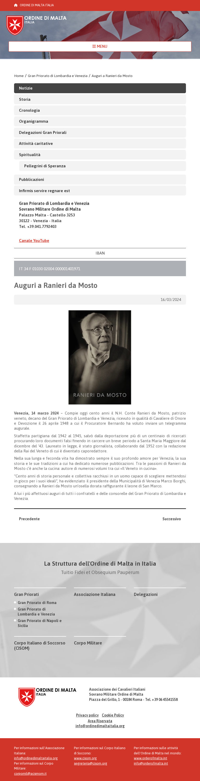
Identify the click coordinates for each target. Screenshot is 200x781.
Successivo (171, 519)
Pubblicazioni (31, 179)
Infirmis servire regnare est (44, 190)
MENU (101, 46)
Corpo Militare (88, 643)
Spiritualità (29, 154)
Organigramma (33, 121)
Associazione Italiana (94, 594)
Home (19, 76)
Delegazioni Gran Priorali (42, 132)
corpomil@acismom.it (30, 774)
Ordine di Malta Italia (36, 28)
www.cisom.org (85, 758)
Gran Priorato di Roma (37, 602)
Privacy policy (87, 715)
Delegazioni (146, 594)
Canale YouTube (34, 240)
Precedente (29, 519)
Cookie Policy (113, 715)
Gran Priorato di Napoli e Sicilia (40, 623)
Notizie (26, 88)
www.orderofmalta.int (150, 758)
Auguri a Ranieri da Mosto (112, 76)
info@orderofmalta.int (151, 763)
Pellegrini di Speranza (45, 165)
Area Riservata (100, 721)
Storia (24, 99)
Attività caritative (36, 143)
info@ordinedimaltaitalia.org (100, 726)
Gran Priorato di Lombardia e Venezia (58, 76)
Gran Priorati (26, 594)
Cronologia (29, 110)
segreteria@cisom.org (90, 763)
